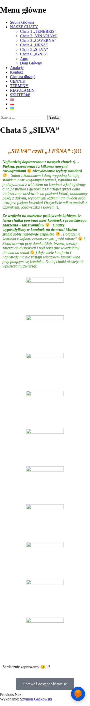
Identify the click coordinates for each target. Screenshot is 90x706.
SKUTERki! (20, 95)
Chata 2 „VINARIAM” (39, 36)
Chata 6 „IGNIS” (34, 54)
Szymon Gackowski (36, 699)
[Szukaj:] (23, 117)
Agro (24, 58)
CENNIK (18, 81)
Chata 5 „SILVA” (34, 49)
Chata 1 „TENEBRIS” (38, 31)
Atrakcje (17, 67)
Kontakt (16, 72)
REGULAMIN (22, 90)
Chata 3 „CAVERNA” (38, 40)
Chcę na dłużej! (22, 77)
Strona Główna (22, 22)
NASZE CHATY (24, 27)
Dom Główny (31, 63)
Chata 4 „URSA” (34, 45)
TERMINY (19, 86)
